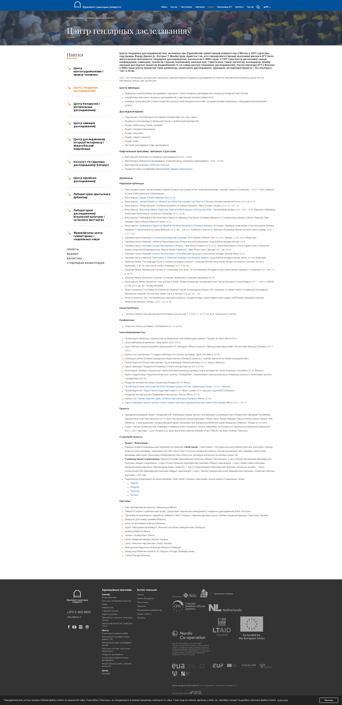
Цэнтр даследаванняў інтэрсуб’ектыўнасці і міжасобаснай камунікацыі (89, 144)
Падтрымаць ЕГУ (224, 7)
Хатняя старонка (75, 18)
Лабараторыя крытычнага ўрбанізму (92, 196)
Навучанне (200, 7)
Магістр (105, 631)
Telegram (134, 483)
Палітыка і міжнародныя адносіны (116, 601)
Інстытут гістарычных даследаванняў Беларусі (91, 164)
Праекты (73, 250)
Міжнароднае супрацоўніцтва (149, 610)
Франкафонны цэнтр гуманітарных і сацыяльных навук (88, 236)
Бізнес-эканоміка (109, 598)
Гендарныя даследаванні (112, 655)
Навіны (164, 7)
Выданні (72, 254)
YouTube (134, 495)
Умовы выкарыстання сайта (184, 686)
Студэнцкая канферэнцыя (85, 263)
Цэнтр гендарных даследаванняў (86, 90)
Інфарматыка (107, 608)
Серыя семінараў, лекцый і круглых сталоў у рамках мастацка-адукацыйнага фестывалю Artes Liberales (175, 403)
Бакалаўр (106, 595)
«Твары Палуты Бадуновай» (156, 391)
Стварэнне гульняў (110, 611)
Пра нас (173, 7)
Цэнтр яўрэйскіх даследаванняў (85, 180)
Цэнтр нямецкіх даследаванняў (85, 125)
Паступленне (186, 7)
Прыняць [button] (328, 700)
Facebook (134, 491)
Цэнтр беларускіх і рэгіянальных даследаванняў (87, 107)
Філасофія (106, 674)
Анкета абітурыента (145, 599)
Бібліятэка (74, 259)
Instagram (134, 487)
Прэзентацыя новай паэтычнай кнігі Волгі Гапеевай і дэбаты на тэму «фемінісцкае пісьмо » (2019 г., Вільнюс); (178, 387)
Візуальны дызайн (109, 614)
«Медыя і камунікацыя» (181, 169)
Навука (211, 7)
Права (104, 604)
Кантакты (239, 7)
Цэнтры (110, 18)
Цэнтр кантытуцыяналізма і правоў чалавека (88, 71)
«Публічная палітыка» (159, 165)
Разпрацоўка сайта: (181, 694)
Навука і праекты (95, 18)
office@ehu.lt (74, 617)
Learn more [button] (282, 700)
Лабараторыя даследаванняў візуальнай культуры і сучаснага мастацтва (89, 215)
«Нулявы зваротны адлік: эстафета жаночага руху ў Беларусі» (167, 399)
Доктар (105, 671)
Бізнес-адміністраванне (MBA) (115, 634)
